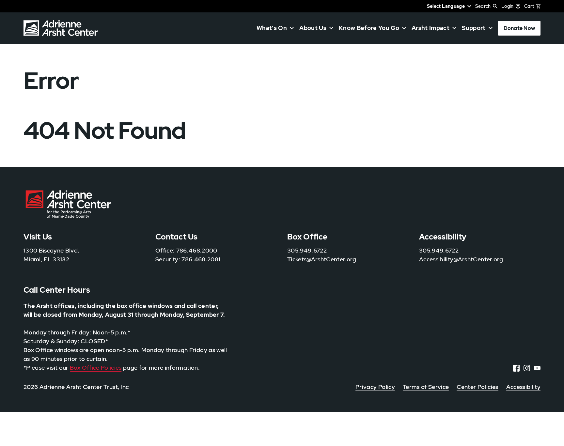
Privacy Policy (375, 387)
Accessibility (523, 387)
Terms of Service (426, 387)
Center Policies (477, 387)
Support (473, 28)
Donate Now (519, 28)
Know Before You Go (369, 28)
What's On (272, 28)
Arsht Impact (430, 28)
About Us (312, 28)
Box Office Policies (96, 367)
